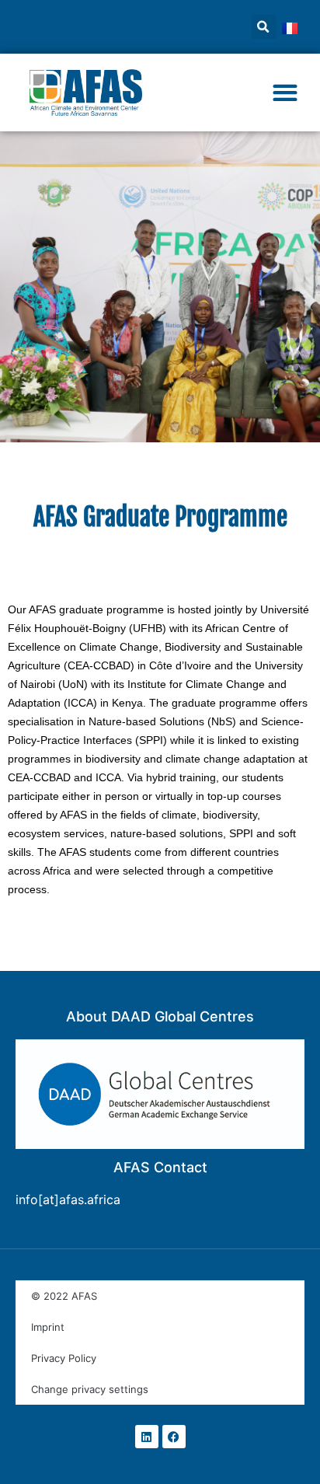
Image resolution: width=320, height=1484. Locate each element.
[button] (264, 27)
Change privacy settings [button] (89, 1389)
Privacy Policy (63, 1358)
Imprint (47, 1327)
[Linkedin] (146, 1436)
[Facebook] (174, 1436)
